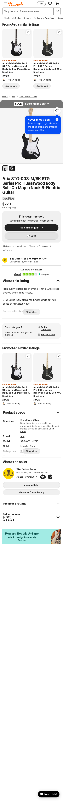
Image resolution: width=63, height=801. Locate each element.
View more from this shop (31, 492)
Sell (41, 3)
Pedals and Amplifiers (44, 18)
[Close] (57, 119)
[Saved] (50, 3)
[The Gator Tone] (8, 474)
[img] (35, 258)
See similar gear (35, 103)
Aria (22, 436)
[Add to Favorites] (28, 32)
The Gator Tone (19, 258)
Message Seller (31, 485)
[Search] (57, 11)
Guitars (27, 18)
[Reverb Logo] (15, 4)
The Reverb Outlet (12, 18)
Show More (31, 312)
